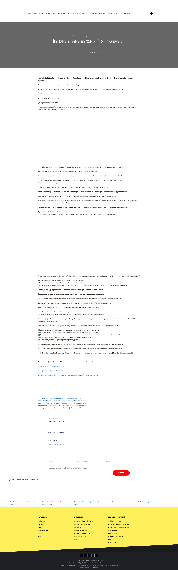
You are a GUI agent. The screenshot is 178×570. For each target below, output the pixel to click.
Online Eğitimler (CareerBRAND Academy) (52, 366)
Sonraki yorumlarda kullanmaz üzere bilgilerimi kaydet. (68, 468)
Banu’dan (111, 539)
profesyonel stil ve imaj (61, 408)
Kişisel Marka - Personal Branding (98, 36)
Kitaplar (76, 539)
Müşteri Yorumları (43, 530)
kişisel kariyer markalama (70, 401)
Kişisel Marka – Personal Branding (118, 527)
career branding (53, 398)
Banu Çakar (96, 52)
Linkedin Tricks (112, 533)
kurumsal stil (80, 403)
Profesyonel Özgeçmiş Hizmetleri (84, 521)
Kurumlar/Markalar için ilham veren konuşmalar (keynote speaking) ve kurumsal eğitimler (68, 375)
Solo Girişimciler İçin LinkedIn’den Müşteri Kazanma (23, 503)
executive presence (68, 398)
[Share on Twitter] (132, 398)
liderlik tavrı (53, 406)
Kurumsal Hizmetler (80, 536)
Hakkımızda (41, 521)
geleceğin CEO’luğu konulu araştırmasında (62, 326)
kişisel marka (55, 403)
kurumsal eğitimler (68, 403)
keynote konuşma (53, 401)
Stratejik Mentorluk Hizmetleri (83, 533)
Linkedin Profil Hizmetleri (82, 524)
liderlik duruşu (43, 406)
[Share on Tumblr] (136, 398)
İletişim (40, 536)
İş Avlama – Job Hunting (115, 536)
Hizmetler (41, 524)
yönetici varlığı (76, 408)
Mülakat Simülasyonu (80, 530)
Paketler (40, 527)
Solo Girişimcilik (113, 530)
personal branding (79, 406)
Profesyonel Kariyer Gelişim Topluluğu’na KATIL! (88, 503)
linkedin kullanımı (65, 406)
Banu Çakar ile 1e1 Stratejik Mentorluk (50, 371)
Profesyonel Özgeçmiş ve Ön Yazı (118, 524)
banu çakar (42, 398)
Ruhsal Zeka (112, 542)
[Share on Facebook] (130, 398)
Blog (39, 533)
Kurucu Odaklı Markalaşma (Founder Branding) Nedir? (54, 503)
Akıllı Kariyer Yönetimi (75, 36)
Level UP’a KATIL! (79, 527)
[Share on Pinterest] (138, 398)
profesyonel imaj (44, 408)
